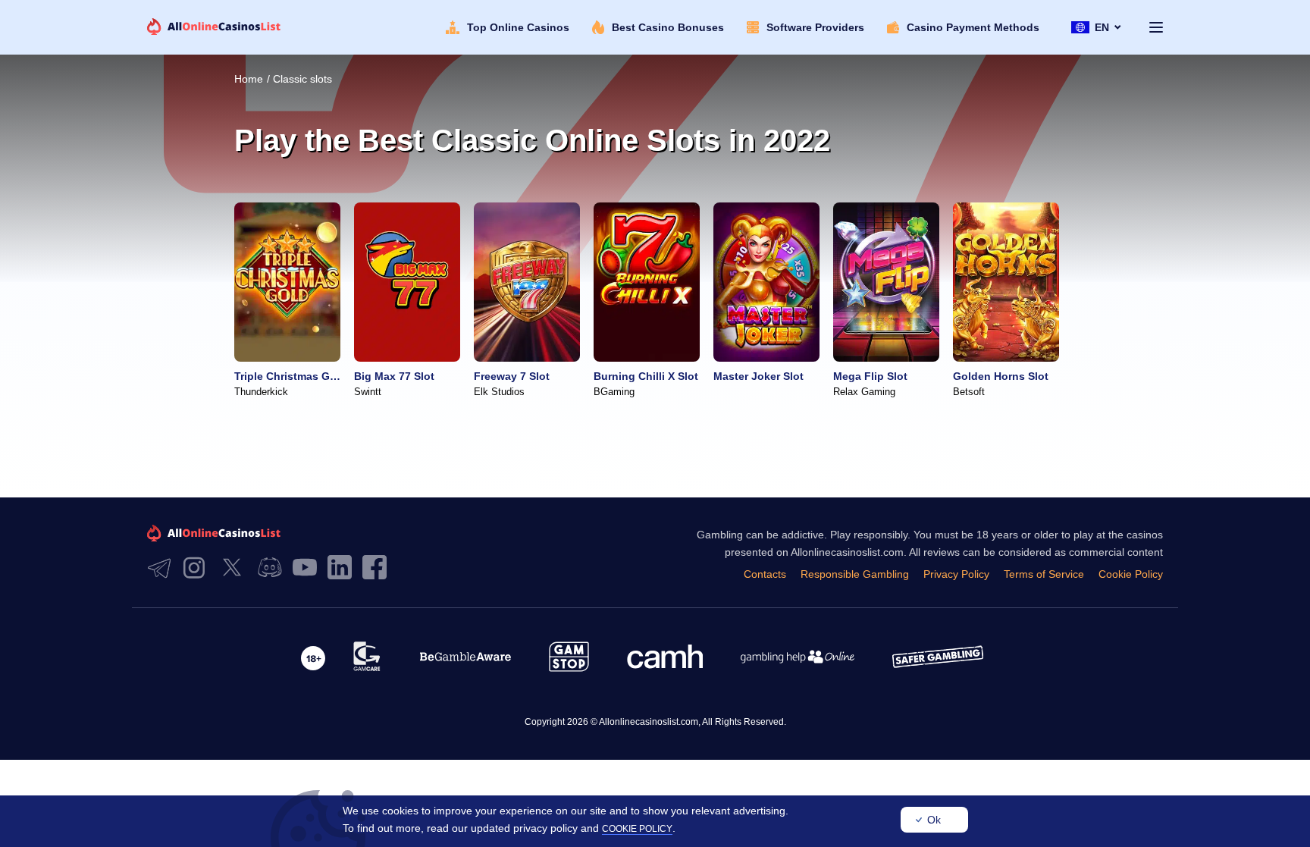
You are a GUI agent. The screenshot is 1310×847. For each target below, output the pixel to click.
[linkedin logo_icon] (343, 568)
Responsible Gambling (855, 574)
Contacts (765, 574)
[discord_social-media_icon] (274, 568)
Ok (934, 820)
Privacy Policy (956, 574)
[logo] (214, 27)
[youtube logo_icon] (308, 568)
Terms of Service (1044, 574)
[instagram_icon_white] (198, 568)
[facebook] (378, 568)
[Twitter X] (236, 568)
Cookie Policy (1130, 574)
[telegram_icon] (163, 568)
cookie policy (637, 828)
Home (248, 79)
